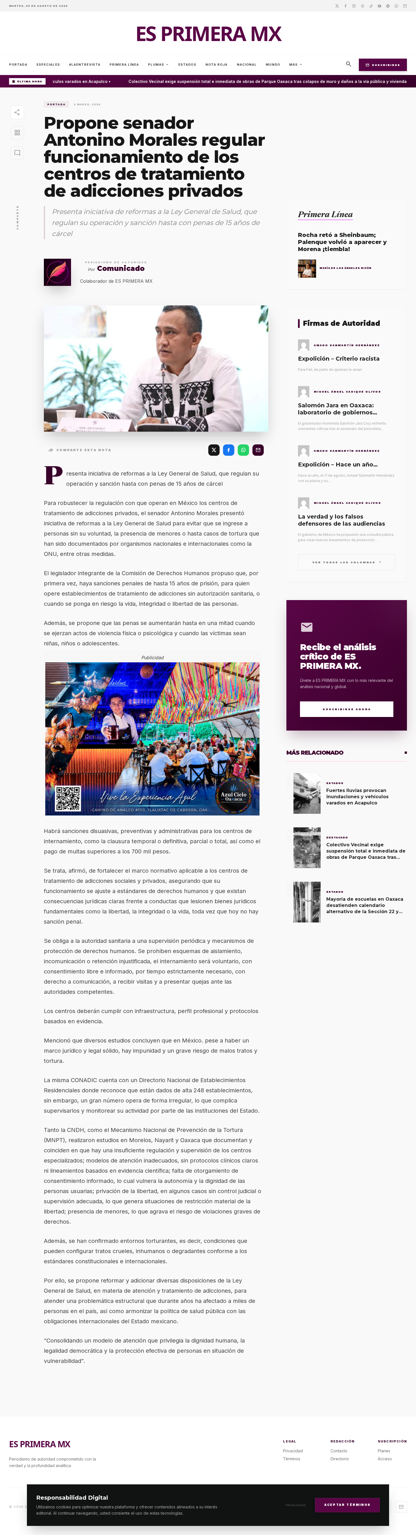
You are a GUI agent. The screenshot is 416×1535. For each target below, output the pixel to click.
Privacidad (296, 1505)
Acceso (385, 1458)
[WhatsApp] (243, 450)
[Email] (405, 5)
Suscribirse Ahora (347, 709)
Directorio (340, 1458)
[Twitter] (337, 5)
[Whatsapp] (396, 5)
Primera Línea (124, 65)
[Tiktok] (371, 5)
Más (296, 64)
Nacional (247, 65)
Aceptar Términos (347, 1505)
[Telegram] (388, 5)
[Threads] (362, 5)
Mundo (273, 65)
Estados (187, 65)
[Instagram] (354, 5)
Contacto (339, 1450)
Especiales (48, 65)
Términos (291, 1458)
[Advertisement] (346, 140)
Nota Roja (216, 65)
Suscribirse (383, 65)
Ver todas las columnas (346, 562)
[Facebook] (346, 5)
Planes (384, 1450)
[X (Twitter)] (214, 450)
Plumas (158, 64)
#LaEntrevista (84, 65)
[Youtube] (379, 5)
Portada (18, 65)
